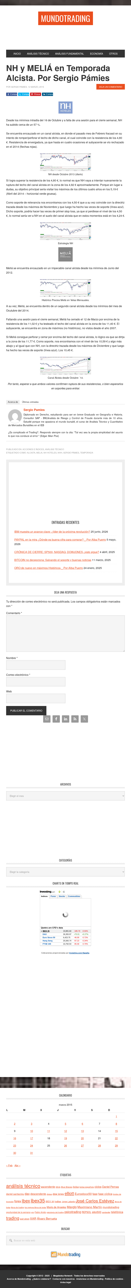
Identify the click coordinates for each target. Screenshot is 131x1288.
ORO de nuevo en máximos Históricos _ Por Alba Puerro (48, 568)
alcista (31, 452)
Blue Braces (66, 1186)
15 (116, 1131)
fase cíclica (105, 1194)
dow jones (58, 1194)
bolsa (76, 1186)
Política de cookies (114, 1278)
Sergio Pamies (34, 410)
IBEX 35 (50, 1201)
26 (65, 1145)
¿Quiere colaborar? (41, 1278)
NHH (60, 452)
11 (48, 1131)
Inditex (58, 1201)
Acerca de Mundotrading (19, 1278)
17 (31, 1138)
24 (31, 1145)
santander (106, 1212)
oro (32, 1212)
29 (116, 1145)
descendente (38, 1194)
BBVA (58, 1187)
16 (14, 1138)
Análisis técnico (54, 449)
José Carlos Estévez (95, 1200)
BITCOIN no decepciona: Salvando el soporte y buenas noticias (52, 560)
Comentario (14, 613)
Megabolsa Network (62, 1275)
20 (82, 1138)
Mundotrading (65, 18)
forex (17, 1201)
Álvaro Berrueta (47, 1218)
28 (99, 1145)
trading (12, 1218)
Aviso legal (65, 1282)
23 (14, 1145)
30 (14, 1153)
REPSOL (86, 1212)
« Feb (9, 1165)
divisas (49, 1194)
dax (27, 1193)
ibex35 (38, 1200)
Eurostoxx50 (83, 1194)
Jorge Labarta (68, 1201)
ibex (26, 1200)
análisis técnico (23, 1185)
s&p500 (96, 1212)
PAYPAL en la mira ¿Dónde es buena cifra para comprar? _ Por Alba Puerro (60, 539)
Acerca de (13, 402)
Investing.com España (79, 953)
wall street (24, 1218)
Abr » (17, 1165)
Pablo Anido (40, 1212)
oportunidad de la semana (18, 1212)
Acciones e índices (33, 449)
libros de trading (17, 1207)
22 (116, 1138)
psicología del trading (55, 1212)
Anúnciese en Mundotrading (89, 1278)
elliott (69, 1193)
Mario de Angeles (56, 1207)
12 (65, 1131)
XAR (33, 1218)
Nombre (12, 658)
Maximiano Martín (89, 1207)
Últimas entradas (30, 402)
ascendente (48, 1186)
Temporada (86, 452)
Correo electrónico (18, 675)
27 (82, 1145)
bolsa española (86, 1186)
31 (31, 1153)
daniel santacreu (15, 1194)
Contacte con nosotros (64, 1278)
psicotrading (72, 1211)
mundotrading (111, 1207)
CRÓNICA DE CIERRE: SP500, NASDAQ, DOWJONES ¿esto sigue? (56, 552)
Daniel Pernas (110, 1186)
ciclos (97, 1187)
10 (31, 1131)
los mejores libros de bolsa (35, 1207)
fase (95, 1194)
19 (65, 1138)
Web (9, 691)
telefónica (117, 1212)
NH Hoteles (50, 452)
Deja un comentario (110, 86)
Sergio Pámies (71, 452)
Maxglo (72, 1207)
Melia (39, 452)
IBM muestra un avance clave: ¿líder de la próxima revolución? (52, 532)
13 (82, 1131)
